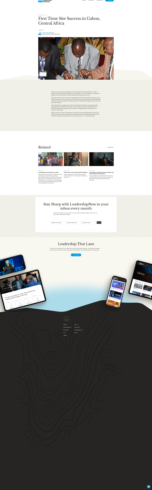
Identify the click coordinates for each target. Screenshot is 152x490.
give (64, 332)
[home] (45, 5)
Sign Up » (99, 222)
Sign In (112, 1)
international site (78, 330)
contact (76, 324)
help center (76, 327)
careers (65, 335)
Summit (84, 5)
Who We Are (99, 5)
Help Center (105, 1)
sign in (75, 332)
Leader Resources (67, 327)
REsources (91, 5)
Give (99, 1)
